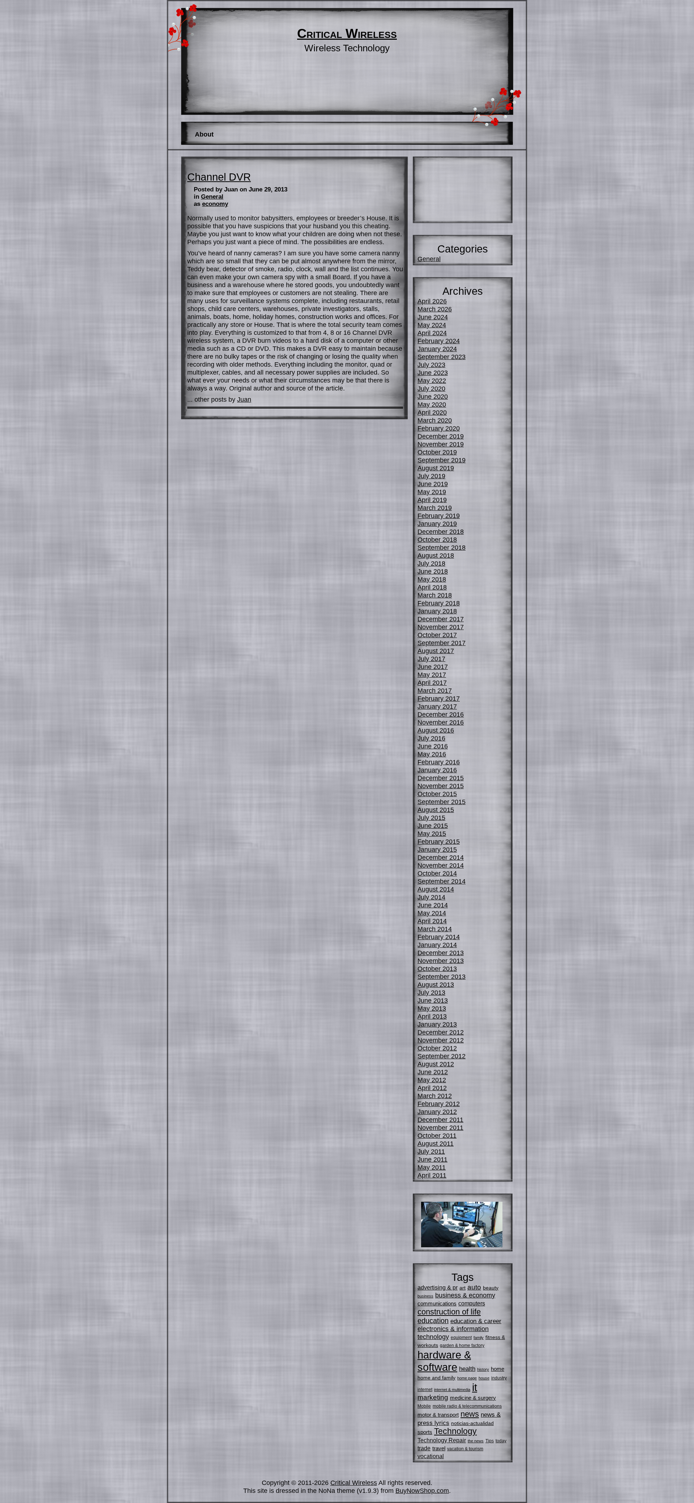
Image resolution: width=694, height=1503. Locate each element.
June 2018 (432, 571)
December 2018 (440, 531)
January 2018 (437, 611)
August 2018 (435, 555)
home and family (436, 1378)
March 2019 (434, 507)
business (425, 1296)
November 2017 (440, 627)
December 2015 (440, 778)
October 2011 (437, 1135)
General (212, 196)
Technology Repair (441, 1440)
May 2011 (431, 1167)
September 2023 (441, 356)
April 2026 (432, 301)
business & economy (465, 1295)
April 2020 (432, 412)
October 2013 (437, 968)
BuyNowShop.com (422, 1490)
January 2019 (437, 523)
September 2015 (441, 802)
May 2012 (431, 1080)
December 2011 (440, 1119)
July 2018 (431, 563)
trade (423, 1448)
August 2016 (435, 730)
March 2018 (434, 595)
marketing (432, 1397)
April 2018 (432, 587)
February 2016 (438, 762)
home (497, 1369)
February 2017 (438, 698)
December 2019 (440, 436)
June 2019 (432, 484)
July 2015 (431, 817)
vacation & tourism (465, 1448)
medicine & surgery (473, 1398)
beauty (490, 1288)
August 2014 (435, 889)
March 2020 (434, 420)
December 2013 (440, 952)
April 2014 (432, 921)
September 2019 (441, 460)
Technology (455, 1431)
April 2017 (432, 682)
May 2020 (431, 404)
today (501, 1440)
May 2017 (431, 674)
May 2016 (431, 754)
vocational (430, 1456)
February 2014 (438, 937)
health (467, 1368)
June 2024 (432, 317)
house (484, 1378)
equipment (461, 1337)
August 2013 (435, 984)
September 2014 (441, 881)
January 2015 (437, 849)
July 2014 (431, 897)
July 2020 (431, 388)
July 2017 (431, 658)
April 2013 (432, 1016)
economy (215, 203)
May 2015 (431, 833)
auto (474, 1287)
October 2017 (437, 635)
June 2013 (432, 1000)
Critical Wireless (347, 33)
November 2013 (440, 960)
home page (467, 1378)
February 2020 (438, 428)
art (462, 1288)
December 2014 (440, 857)
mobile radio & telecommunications (467, 1406)
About (204, 134)
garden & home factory (462, 1345)
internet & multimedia (452, 1389)
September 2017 (441, 643)
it (474, 1387)
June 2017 (432, 666)
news (469, 1413)
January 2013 (437, 1024)
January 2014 (437, 945)
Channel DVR (219, 177)
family (479, 1337)
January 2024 (437, 349)
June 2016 (432, 746)
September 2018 (441, 547)
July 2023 (431, 364)
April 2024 (432, 333)
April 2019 (432, 500)
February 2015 (438, 841)
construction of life (449, 1311)
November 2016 (440, 722)
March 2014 (434, 929)
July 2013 (431, 992)
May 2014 (431, 913)
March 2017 (434, 690)
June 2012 (432, 1072)
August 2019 (435, 468)
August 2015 (435, 809)
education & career (475, 1321)
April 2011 (431, 1175)
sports (424, 1432)
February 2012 (438, 1103)
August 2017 (435, 651)
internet (424, 1389)
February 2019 (438, 515)
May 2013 (431, 1008)
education (433, 1321)
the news (476, 1441)
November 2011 (440, 1127)
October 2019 (437, 452)
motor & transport (438, 1415)
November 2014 (440, 865)
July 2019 (431, 476)
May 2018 (431, 579)
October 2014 (437, 873)
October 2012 (437, 1048)
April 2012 (432, 1088)
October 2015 (437, 794)
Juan (244, 399)
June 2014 (432, 905)
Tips (489, 1440)
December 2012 (440, 1032)
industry (499, 1378)
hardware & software (444, 1361)
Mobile (424, 1406)
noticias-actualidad (472, 1423)
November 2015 (440, 786)
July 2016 (431, 738)
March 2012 (434, 1096)
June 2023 (432, 372)
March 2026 (434, 309)
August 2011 (435, 1143)
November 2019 (440, 444)
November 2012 (440, 1040)
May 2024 (431, 325)
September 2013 (441, 976)
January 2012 (437, 1111)
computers (471, 1303)
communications (437, 1303)
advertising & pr (437, 1287)
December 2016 (440, 714)
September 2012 (441, 1056)
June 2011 (432, 1159)
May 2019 (431, 492)
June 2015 (432, 825)
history (483, 1369)
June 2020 (432, 396)
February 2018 (438, 603)
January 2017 (437, 706)
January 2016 (437, 770)
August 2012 (435, 1064)
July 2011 (431, 1151)
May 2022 (431, 380)
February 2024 (438, 341)
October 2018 (437, 539)
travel (438, 1448)
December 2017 (440, 619)
